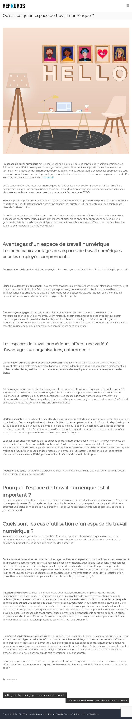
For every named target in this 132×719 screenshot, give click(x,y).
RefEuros (24, 714)
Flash (58, 714)
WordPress (94, 714)
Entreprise (12, 679)
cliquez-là (48, 177)
